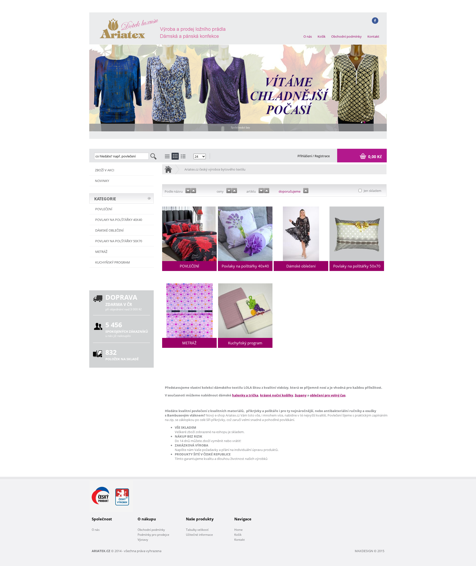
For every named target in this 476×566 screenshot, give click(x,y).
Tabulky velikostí (197, 530)
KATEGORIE (105, 199)
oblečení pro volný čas (327, 395)
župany (300, 395)
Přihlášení (305, 156)
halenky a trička (245, 395)
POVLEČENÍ (103, 209)
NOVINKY (102, 181)
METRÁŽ (101, 251)
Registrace (322, 156)
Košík (322, 36)
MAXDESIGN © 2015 (369, 551)
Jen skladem (372, 190)
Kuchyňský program (112, 262)
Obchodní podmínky (346, 36)
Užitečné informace (199, 535)
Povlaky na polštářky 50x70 (118, 241)
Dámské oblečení (109, 230)
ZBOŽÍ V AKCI (104, 170)
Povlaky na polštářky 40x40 (118, 219)
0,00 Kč (374, 156)
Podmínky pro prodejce (153, 535)
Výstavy (143, 539)
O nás (307, 36)
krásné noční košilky (276, 395)
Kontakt (373, 36)
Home (238, 530)
